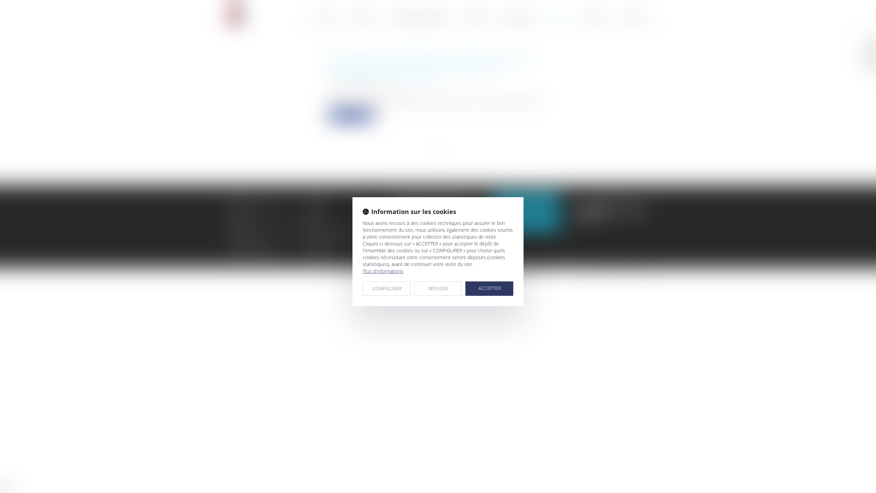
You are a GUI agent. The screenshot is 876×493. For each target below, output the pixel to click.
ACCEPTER (489, 288)
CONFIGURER (386, 288)
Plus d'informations (383, 271)
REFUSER (438, 288)
